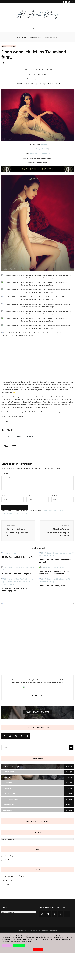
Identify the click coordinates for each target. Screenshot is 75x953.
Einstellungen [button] (7, 945)
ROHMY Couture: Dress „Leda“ (52, 586)
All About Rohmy (33, 930)
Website (54, 495)
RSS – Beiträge (8, 856)
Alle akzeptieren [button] (19, 945)
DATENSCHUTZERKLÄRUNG (14, 876)
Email (28, 495)
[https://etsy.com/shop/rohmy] (16, 736)
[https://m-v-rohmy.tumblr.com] (27, 736)
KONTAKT (6, 884)
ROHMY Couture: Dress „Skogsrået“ (16, 574)
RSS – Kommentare (10, 860)
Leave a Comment (11, 63)
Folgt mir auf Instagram (38, 712)
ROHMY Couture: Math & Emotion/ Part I (18, 557)
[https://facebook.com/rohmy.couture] (10, 736)
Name (3, 495)
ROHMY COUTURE (8, 46)
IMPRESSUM (7, 880)
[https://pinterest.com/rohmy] (22, 736)
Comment (4, 474)
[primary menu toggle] (33, 28)
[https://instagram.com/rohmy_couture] (4, 736)
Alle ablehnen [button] (38, 949)
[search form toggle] (41, 28)
